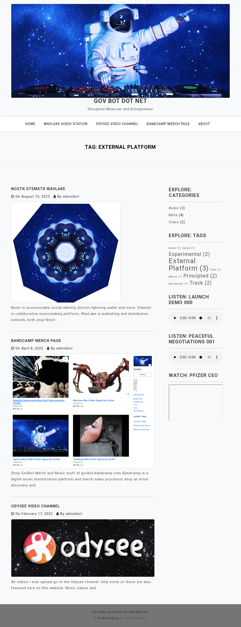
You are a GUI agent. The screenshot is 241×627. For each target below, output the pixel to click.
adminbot (71, 196)
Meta (173, 215)
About (204, 124)
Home (30, 124)
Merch (175, 276)
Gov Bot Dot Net (120, 101)
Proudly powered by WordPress (120, 612)
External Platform (189, 264)
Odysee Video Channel (117, 124)
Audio (174, 208)
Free (215, 269)
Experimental (189, 254)
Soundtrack (178, 283)
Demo (189, 248)
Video (174, 222)
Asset (175, 248)
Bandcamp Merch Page (168, 124)
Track (200, 283)
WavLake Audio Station (66, 124)
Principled (200, 276)
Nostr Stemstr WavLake (38, 189)
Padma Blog (108, 618)
